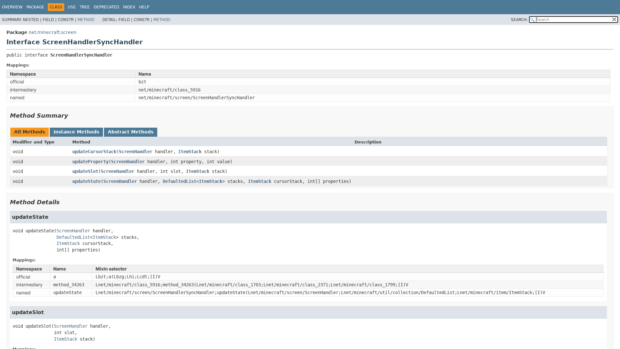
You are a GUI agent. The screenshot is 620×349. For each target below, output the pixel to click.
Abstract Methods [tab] (130, 131)
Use (72, 7)
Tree (85, 7)
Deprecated (106, 7)
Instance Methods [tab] (76, 131)
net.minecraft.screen (53, 32)
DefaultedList (179, 181)
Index (129, 7)
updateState (86, 181)
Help (144, 7)
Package (35, 7)
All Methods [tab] (29, 131)
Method (86, 19)
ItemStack (190, 151)
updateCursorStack (94, 151)
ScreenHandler (135, 151)
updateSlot (85, 171)
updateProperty (90, 161)
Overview (12, 7)
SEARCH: (519, 19)
